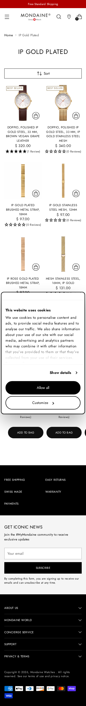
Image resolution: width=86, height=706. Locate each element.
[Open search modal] (59, 16)
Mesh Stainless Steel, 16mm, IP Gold (63, 281)
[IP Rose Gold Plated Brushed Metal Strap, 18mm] (23, 254)
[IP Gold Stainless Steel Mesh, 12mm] (63, 180)
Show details (60, 372)
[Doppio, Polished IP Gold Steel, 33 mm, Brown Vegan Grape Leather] (23, 102)
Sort (47, 73)
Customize (40, 402)
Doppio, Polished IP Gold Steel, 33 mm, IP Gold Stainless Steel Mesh (63, 134)
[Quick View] (36, 115)
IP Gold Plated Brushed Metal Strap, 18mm (23, 209)
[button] (23, 152)
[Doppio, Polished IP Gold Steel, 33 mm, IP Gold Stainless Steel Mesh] (63, 102)
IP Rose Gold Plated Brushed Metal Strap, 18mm (23, 283)
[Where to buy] (69, 16)
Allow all (43, 387)
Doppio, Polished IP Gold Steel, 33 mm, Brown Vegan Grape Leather (23, 134)
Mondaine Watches (43, 672)
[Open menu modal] (7, 16)
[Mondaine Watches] (36, 16)
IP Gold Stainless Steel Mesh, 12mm (63, 207)
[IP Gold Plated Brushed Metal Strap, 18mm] (23, 180)
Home (8, 35)
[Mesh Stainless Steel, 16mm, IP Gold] (63, 254)
